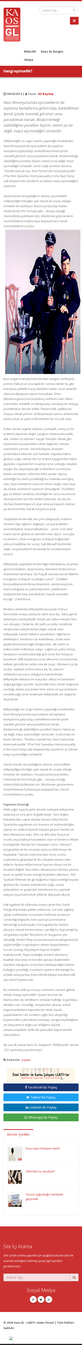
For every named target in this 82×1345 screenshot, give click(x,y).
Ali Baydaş (45, 94)
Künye (28, 59)
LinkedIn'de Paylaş (42, 1107)
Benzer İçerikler (18, 1134)
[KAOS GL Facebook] (33, 1299)
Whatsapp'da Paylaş (42, 1117)
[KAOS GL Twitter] (41, 1299)
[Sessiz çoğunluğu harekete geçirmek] (15, 1200)
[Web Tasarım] (44, 1339)
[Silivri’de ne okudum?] (15, 1177)
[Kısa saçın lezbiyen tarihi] (15, 1154)
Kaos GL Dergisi (52, 51)
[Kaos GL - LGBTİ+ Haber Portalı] (13, 24)
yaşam (26, 1060)
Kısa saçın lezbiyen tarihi (43, 1148)
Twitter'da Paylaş (42, 1097)
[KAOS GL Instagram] (48, 1299)
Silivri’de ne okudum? (40, 1171)
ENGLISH (30, 51)
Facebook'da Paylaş (42, 1087)
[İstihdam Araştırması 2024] (41, 1073)
